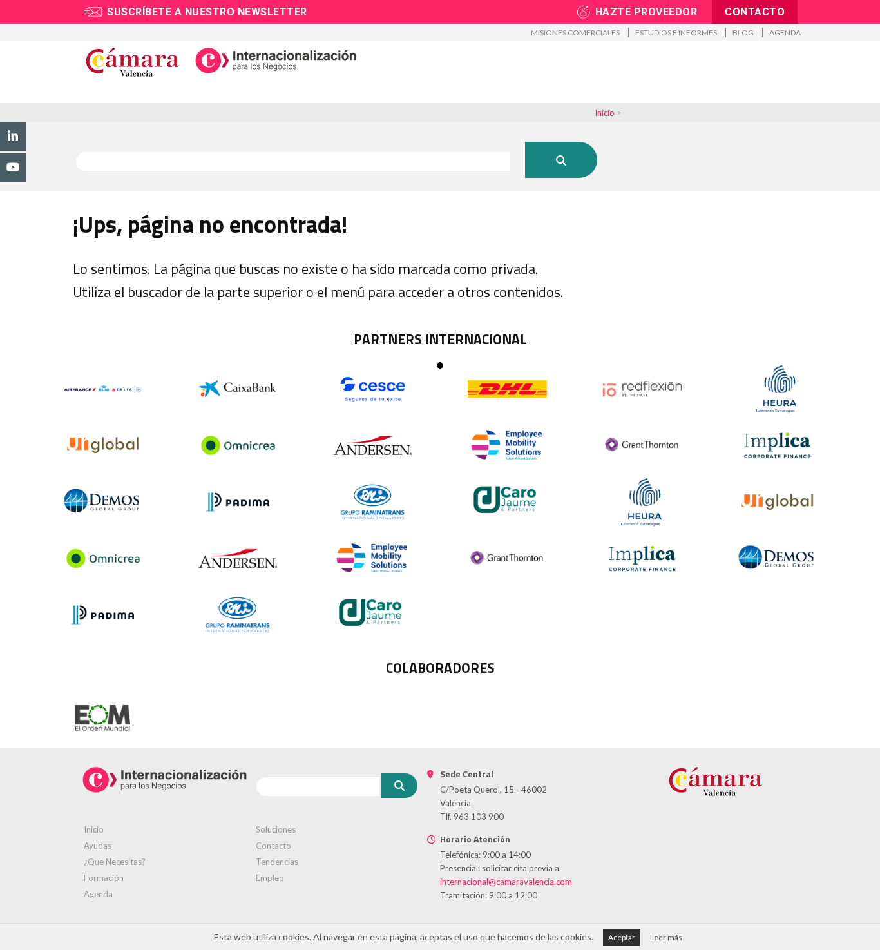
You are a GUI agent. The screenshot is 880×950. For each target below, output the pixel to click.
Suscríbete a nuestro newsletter (207, 12)
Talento (484, 97)
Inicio (605, 113)
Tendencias (277, 862)
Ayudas (97, 845)
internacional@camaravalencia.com (506, 882)
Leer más (666, 937)
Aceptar (621, 937)
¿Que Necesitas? (115, 862)
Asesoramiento (248, 97)
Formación (417, 97)
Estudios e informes (676, 32)
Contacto (755, 12)
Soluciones (276, 829)
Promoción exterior (139, 97)
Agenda (785, 32)
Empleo (270, 878)
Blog (743, 32)
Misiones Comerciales (575, 32)
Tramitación (338, 97)
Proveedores (556, 97)
